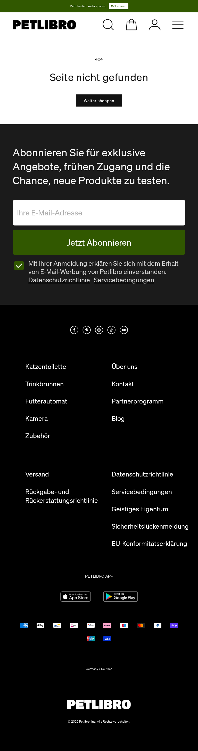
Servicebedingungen (124, 280)
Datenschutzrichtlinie (59, 280)
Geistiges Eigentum (140, 509)
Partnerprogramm (138, 401)
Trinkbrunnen (44, 384)
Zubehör (37, 436)
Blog (118, 418)
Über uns (124, 366)
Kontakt (123, 384)
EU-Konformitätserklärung (149, 543)
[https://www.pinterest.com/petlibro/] (86, 330)
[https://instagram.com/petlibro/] (99, 330)
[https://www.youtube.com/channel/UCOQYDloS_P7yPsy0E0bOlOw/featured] (124, 330)
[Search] (108, 24)
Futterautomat (46, 401)
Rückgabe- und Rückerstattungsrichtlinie (61, 496)
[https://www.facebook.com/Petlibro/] (74, 330)
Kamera (36, 418)
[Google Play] (120, 596)
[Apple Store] (75, 596)
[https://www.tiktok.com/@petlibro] (111, 330)
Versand (37, 474)
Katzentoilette (45, 366)
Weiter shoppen (99, 100)
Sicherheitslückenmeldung (150, 526)
